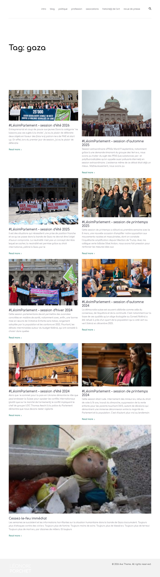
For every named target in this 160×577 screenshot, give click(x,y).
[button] (150, 9)
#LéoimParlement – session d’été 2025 (39, 229)
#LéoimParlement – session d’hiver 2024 (40, 310)
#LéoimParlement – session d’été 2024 (39, 391)
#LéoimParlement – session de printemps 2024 (115, 393)
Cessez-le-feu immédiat (28, 518)
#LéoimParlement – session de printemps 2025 (115, 224)
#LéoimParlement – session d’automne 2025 (113, 143)
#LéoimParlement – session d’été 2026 (39, 125)
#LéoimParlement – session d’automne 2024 (113, 303)
